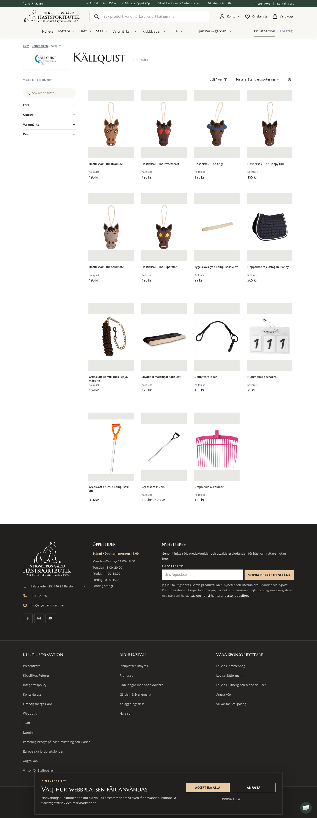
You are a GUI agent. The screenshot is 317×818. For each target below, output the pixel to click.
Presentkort (262, 3)
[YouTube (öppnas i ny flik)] (50, 618)
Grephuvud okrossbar (209, 487)
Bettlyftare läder (206, 377)
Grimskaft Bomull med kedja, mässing (108, 379)
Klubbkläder (152, 31)
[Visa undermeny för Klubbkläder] (164, 31)
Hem (26, 46)
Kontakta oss (285, 3)
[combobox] (149, 16)
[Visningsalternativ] (289, 79)
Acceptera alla (207, 788)
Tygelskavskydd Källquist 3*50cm (216, 267)
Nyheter (48, 31)
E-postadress (173, 566)
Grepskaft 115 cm (153, 487)
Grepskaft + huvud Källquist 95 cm (109, 489)
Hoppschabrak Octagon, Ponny (268, 267)
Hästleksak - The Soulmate (106, 267)
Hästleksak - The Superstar (159, 267)
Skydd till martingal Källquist (161, 377)
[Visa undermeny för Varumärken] (135, 31)
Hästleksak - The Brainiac (105, 164)
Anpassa (254, 788)
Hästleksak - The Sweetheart (160, 164)
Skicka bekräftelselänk (269, 575)
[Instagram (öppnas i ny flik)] (39, 618)
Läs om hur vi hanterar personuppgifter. (220, 595)
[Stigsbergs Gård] (51, 16)
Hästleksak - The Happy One (265, 164)
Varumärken (122, 31)
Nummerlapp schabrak (262, 377)
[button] (306, 808)
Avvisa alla (230, 799)
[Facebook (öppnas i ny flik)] (28, 618)
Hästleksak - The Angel (209, 164)
